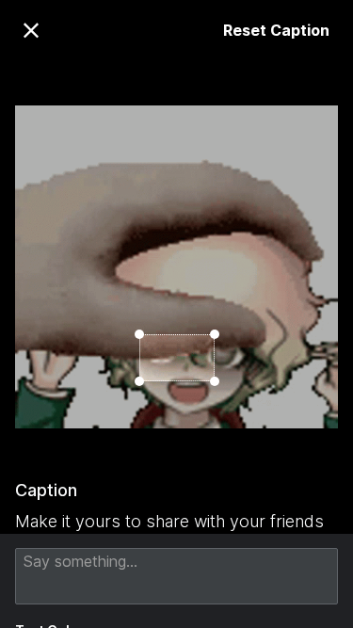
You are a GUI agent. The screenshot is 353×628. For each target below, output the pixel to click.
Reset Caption (276, 30)
